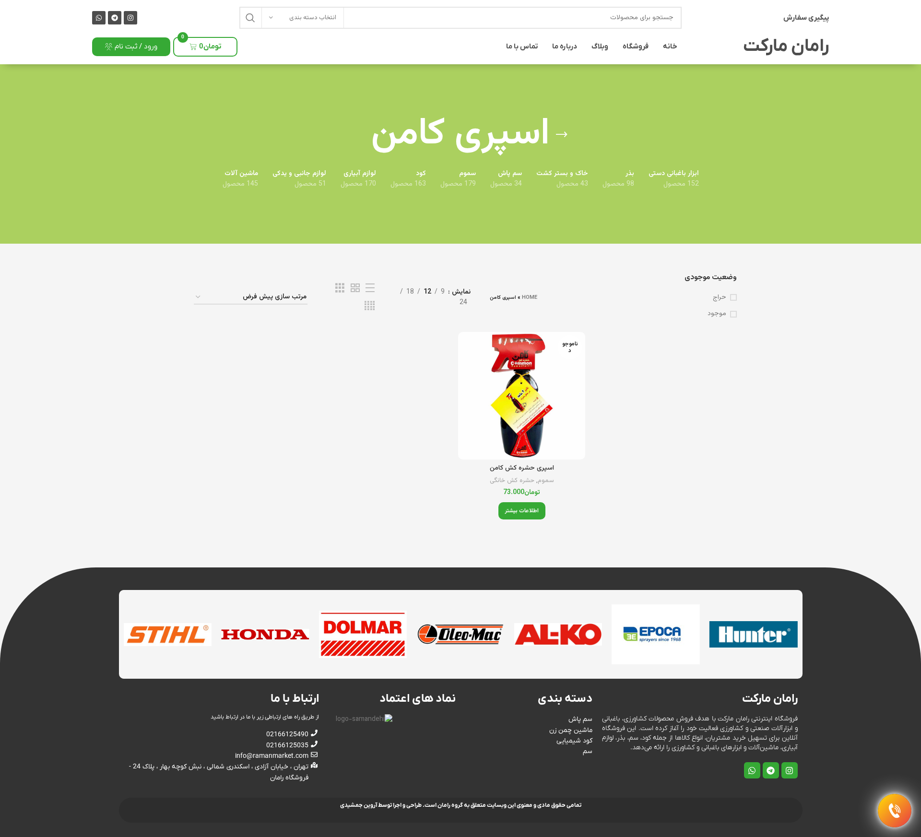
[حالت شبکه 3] (339, 288)
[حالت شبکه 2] (355, 288)
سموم (546, 480)
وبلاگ (599, 46)
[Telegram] (114, 17)
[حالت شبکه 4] (370, 306)
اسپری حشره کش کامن (522, 468)
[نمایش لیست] (370, 288)
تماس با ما (522, 46)
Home (529, 298)
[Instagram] (130, 17)
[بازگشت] (562, 134)
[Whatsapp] (99, 17)
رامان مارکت (786, 46)
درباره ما (564, 46)
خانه (670, 46)
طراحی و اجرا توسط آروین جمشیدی (381, 805)
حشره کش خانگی (512, 480)
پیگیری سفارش (806, 18)
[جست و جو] (250, 18)
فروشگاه (636, 46)
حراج (719, 298)
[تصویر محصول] (521, 395)
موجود (717, 314)
